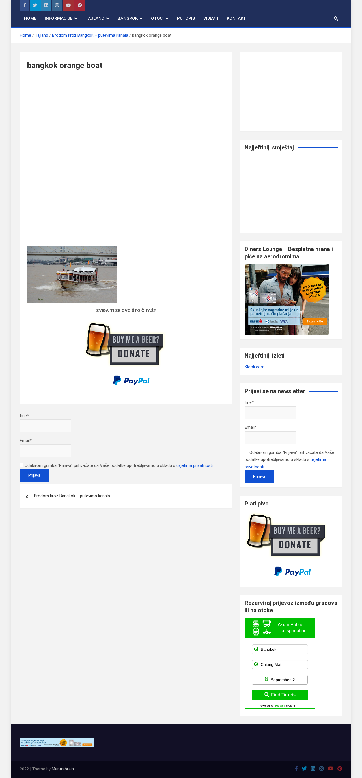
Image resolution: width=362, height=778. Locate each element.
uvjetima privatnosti (194, 465)
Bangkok (128, 18)
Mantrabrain (63, 769)
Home (30, 18)
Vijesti (210, 18)
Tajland (95, 18)
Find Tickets (283, 694)
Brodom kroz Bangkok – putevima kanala (72, 495)
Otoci (157, 18)
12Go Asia (279, 705)
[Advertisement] (126, 120)
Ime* (24, 415)
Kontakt (236, 18)
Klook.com (254, 366)
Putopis (186, 18)
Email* (26, 440)
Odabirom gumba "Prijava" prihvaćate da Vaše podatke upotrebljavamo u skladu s (118, 465)
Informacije (58, 18)
